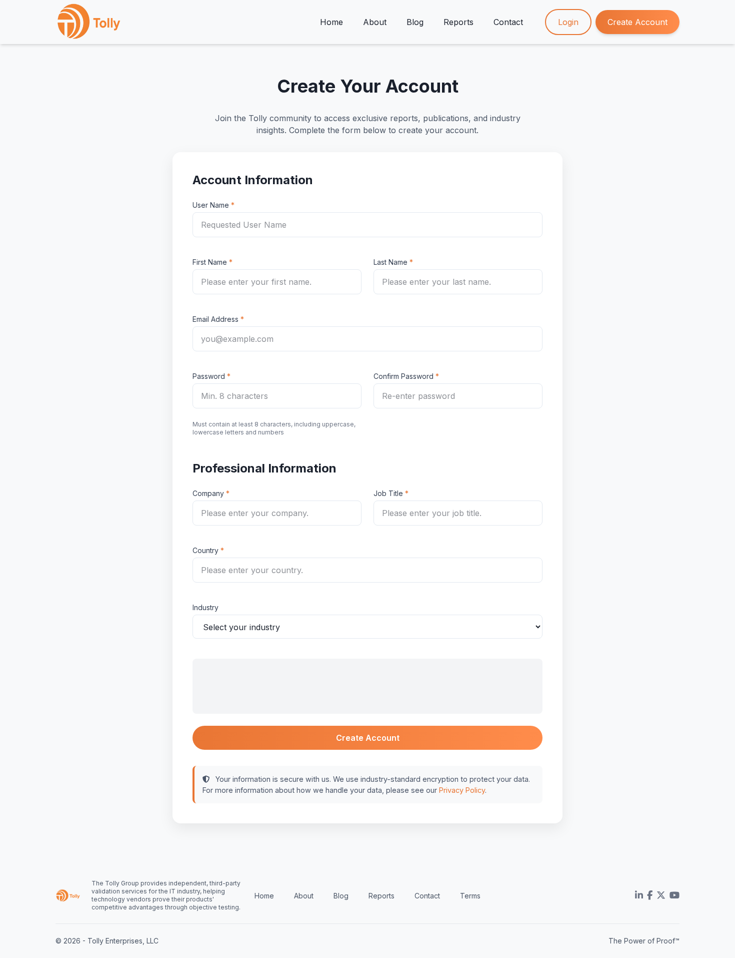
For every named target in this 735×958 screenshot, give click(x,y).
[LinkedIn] (639, 895)
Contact (508, 22)
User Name (210, 205)
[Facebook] (649, 895)
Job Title (388, 493)
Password (208, 376)
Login (568, 22)
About (374, 22)
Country (205, 550)
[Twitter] (661, 895)
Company (208, 493)
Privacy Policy (462, 790)
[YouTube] (675, 895)
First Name (209, 262)
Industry (205, 607)
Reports (459, 22)
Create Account (638, 22)
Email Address (215, 319)
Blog (415, 22)
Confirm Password (404, 376)
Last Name (391, 262)
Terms (470, 895)
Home (331, 22)
